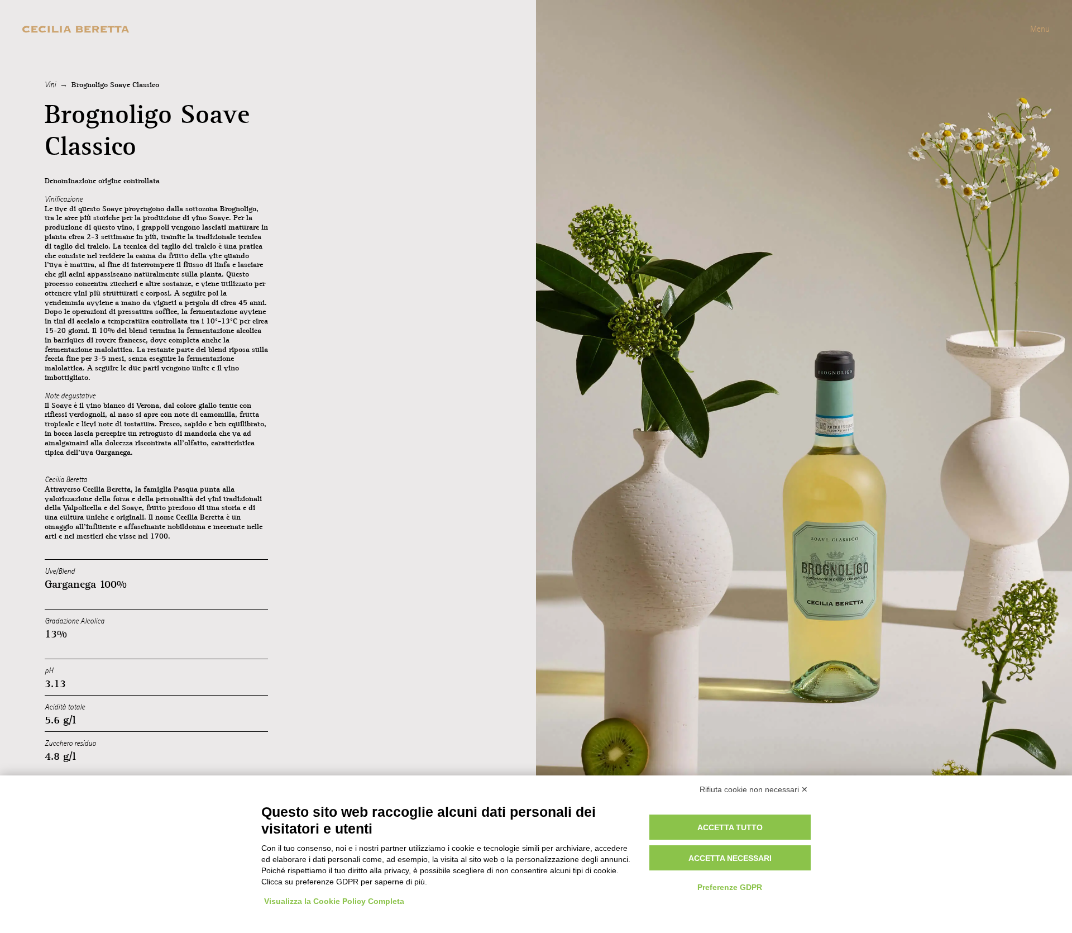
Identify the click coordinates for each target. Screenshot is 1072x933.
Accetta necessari (730, 858)
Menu (1040, 28)
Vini (50, 84)
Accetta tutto (730, 827)
